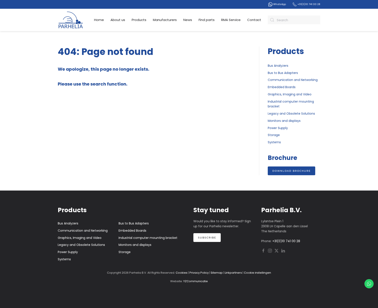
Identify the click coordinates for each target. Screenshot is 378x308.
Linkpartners (233, 273)
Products (139, 20)
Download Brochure (291, 170)
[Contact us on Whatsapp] (369, 283)
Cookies (181, 273)
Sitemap (217, 273)
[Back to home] (71, 20)
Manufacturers (165, 20)
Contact (254, 20)
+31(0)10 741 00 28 (308, 4)
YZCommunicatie (195, 281)
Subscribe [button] (207, 237)
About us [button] (117, 20)
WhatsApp (279, 4)
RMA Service (231, 20)
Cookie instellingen (257, 273)
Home (99, 20)
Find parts (207, 20)
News (187, 20)
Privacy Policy (199, 273)
